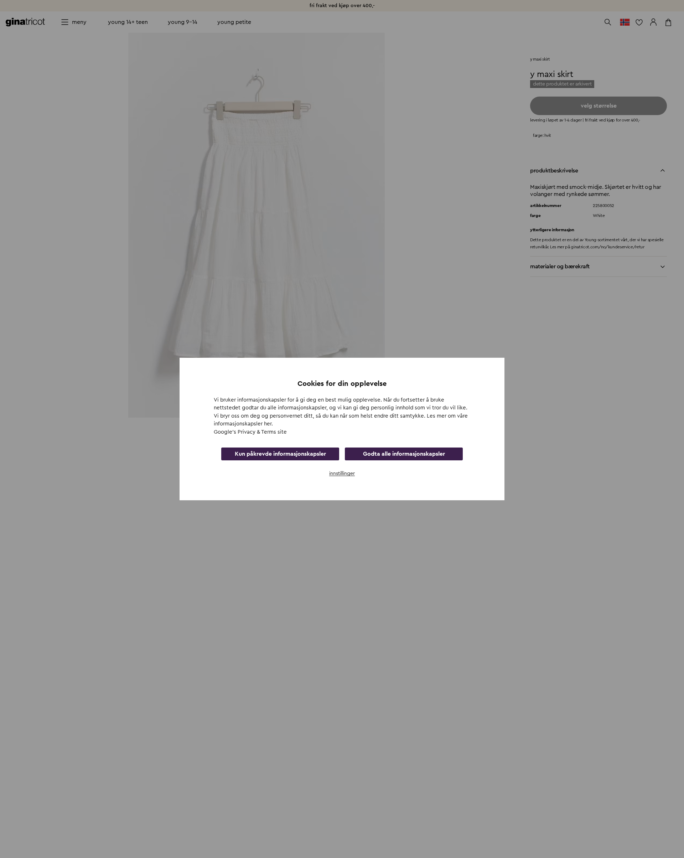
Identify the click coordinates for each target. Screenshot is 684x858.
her (267, 424)
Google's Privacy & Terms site (250, 432)
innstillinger (342, 473)
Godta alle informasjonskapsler (404, 454)
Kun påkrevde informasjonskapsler (280, 454)
